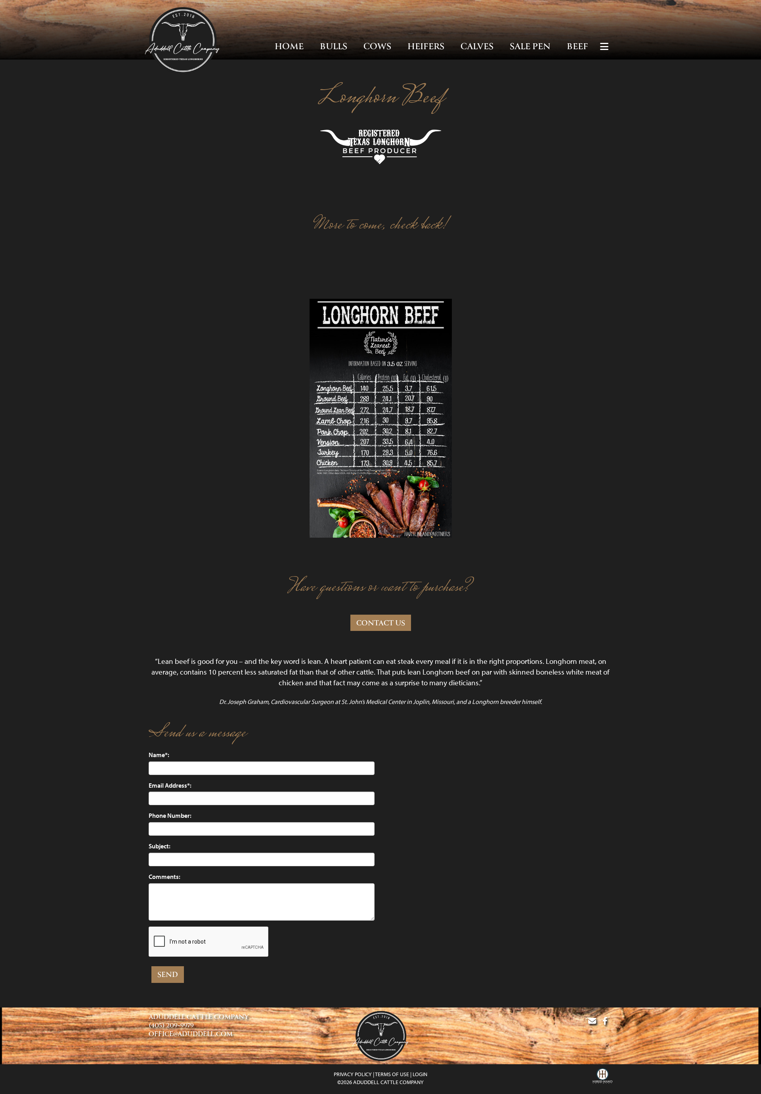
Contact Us (380, 623)
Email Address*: (170, 785)
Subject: (159, 846)
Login (420, 1074)
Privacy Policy (353, 1074)
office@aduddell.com (191, 1034)
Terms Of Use (392, 1074)
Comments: (164, 877)
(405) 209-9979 (171, 1026)
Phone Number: (170, 815)
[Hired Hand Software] (602, 1077)
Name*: (159, 755)
